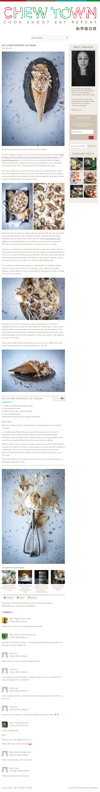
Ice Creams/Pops (38, 603)
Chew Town (78, 788)
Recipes (49, 603)
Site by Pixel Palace (90, 788)
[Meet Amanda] (83, 69)
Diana (12, 669)
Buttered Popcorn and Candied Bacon (44, 157)
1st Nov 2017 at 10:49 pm (19, 691)
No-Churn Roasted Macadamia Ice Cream (58, 588)
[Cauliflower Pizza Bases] (90, 191)
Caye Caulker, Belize (19, 744)
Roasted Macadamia (9, 160)
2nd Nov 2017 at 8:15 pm (19, 710)
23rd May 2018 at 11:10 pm (19, 771)
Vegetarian (31, 606)
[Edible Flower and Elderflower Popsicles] (76, 177)
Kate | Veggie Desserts (18, 619)
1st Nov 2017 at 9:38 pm (18, 656)
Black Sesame (24, 157)
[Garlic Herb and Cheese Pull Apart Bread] (76, 164)
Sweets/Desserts (8, 606)
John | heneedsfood (17, 723)
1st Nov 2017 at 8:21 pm (18, 621)
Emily (11, 653)
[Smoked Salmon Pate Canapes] (76, 191)
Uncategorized (21, 606)
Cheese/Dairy (17, 603)
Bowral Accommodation (18, 752)
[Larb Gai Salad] (90, 164)
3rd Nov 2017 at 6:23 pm (19, 725)
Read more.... (77, 110)
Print (56, 400)
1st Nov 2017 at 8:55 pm (18, 637)
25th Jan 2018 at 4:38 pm (19, 755)
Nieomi (12, 768)
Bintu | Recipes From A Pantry (21, 635)
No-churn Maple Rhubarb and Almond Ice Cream (9, 588)
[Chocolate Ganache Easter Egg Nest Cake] (90, 177)
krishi (12, 707)
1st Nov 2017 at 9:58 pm (18, 672)
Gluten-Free (27, 603)
